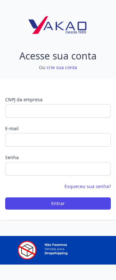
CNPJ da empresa (24, 99)
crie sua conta (62, 67)
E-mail (12, 128)
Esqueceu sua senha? (87, 186)
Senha (12, 157)
